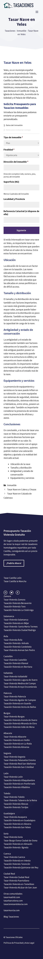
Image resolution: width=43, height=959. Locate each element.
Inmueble (21, 30)
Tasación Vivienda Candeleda (17, 646)
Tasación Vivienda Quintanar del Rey (21, 867)
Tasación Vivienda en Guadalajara (19, 820)
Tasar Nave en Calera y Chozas (21, 489)
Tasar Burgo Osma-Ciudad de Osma (20, 840)
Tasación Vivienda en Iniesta (17, 860)
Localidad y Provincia (14, 199)
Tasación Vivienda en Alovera (17, 823)
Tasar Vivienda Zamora (14, 599)
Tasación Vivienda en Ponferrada (19, 783)
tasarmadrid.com (12, 897)
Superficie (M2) (11, 181)
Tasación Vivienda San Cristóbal (19, 767)
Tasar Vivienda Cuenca (14, 857)
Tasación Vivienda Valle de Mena (19, 727)
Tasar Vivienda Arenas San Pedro (19, 650)
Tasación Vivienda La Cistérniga (18, 610)
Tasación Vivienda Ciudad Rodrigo (20, 630)
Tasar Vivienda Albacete (15, 736)
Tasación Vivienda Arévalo (16, 643)
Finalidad (9, 149)
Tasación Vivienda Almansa (16, 747)
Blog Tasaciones (11, 916)
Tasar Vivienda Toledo (14, 796)
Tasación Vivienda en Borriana (18, 666)
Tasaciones (10, 30)
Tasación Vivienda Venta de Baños (20, 706)
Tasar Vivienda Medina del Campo (20, 683)
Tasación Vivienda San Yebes (17, 827)
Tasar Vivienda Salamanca (16, 619)
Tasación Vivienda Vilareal (16, 663)
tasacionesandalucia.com (16, 904)
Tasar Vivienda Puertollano (17, 880)
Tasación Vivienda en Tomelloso (19, 884)
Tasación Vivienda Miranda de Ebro (20, 723)
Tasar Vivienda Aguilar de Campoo (20, 700)
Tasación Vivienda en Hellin (17, 740)
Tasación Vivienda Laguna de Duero (20, 679)
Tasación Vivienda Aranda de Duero (20, 720)
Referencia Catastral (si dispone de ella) (21, 213)
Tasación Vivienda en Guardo (17, 703)
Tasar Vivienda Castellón (15, 659)
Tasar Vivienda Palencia (15, 696)
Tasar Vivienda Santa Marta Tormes (21, 626)
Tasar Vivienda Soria (13, 837)
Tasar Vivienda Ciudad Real (16, 877)
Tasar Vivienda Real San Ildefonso (20, 763)
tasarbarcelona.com (13, 900)
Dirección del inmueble (16, 161)
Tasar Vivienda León (13, 776)
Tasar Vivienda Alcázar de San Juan (20, 887)
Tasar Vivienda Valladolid (15, 676)
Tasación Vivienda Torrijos (16, 807)
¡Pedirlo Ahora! (13, 563)
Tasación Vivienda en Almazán (18, 843)
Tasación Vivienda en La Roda (18, 743)
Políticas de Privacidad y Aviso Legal (19, 943)
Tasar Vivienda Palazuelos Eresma (20, 760)
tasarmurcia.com (12, 910)
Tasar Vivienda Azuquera (15, 816)
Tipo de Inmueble (13, 137)
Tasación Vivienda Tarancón (17, 863)
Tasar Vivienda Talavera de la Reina (20, 800)
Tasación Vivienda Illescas (16, 803)
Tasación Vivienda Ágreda (16, 847)
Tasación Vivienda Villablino (17, 787)
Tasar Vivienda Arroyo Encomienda (20, 686)
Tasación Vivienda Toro (14, 606)
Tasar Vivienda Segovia (15, 756)
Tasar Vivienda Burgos (14, 716)
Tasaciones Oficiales (14, 937)
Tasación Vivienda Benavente (18, 603)
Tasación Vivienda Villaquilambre (19, 780)
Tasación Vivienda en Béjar (16, 623)
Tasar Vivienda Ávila (13, 639)
